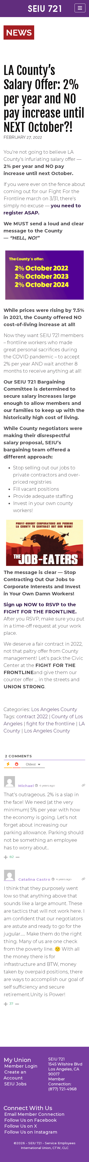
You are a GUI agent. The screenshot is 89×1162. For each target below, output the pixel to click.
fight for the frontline (50, 724)
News (19, 32)
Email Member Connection (34, 1114)
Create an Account (15, 1075)
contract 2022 (32, 716)
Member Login (20, 1066)
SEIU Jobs (15, 1084)
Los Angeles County (54, 709)
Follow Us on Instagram (30, 1132)
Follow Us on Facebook (30, 1120)
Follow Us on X (20, 1126)
